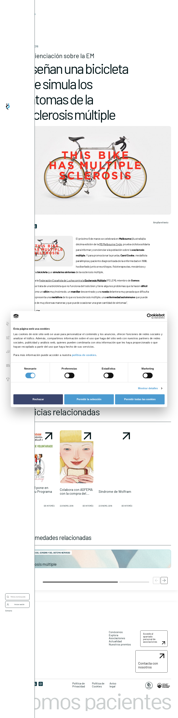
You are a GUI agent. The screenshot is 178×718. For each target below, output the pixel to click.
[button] (38, 470)
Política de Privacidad (78, 685)
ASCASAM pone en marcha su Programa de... (36, 491)
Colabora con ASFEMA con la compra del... (76, 491)
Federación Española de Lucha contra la (72, 280)
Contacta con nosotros (148, 665)
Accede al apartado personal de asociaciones (150, 637)
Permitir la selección (89, 399)
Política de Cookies (98, 685)
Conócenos (116, 632)
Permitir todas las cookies (140, 399)
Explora (113, 635)
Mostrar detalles (148, 388)
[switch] (69, 375)
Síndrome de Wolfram (115, 491)
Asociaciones (117, 638)
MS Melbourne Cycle (110, 244)
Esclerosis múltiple (40, 564)
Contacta (8, 611)
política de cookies (84, 355)
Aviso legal (113, 685)
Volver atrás (29, 14)
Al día (24, 19)
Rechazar (38, 399)
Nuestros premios (120, 644)
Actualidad (115, 641)
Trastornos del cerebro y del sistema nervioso (47, 552)
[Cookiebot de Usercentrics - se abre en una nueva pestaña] (149, 316)
